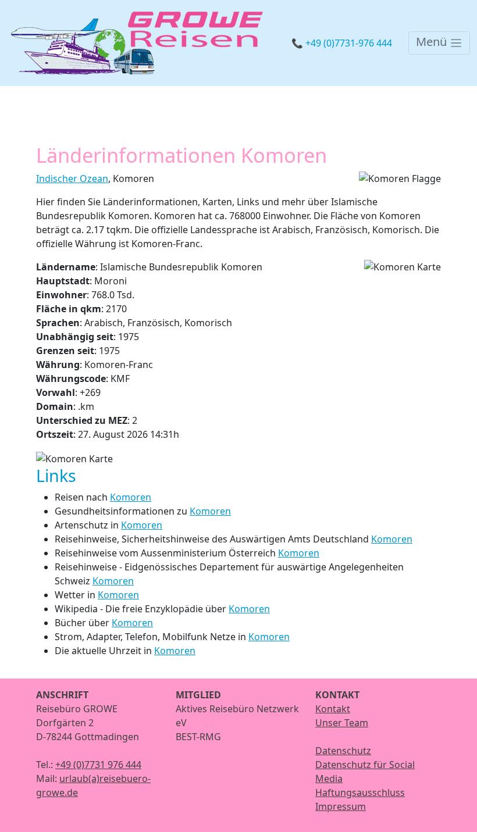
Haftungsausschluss (360, 792)
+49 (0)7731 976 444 (98, 764)
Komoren (130, 497)
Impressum (340, 806)
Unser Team (341, 722)
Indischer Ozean (72, 178)
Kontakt (332, 708)
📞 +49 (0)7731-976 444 (341, 43)
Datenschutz (343, 750)
